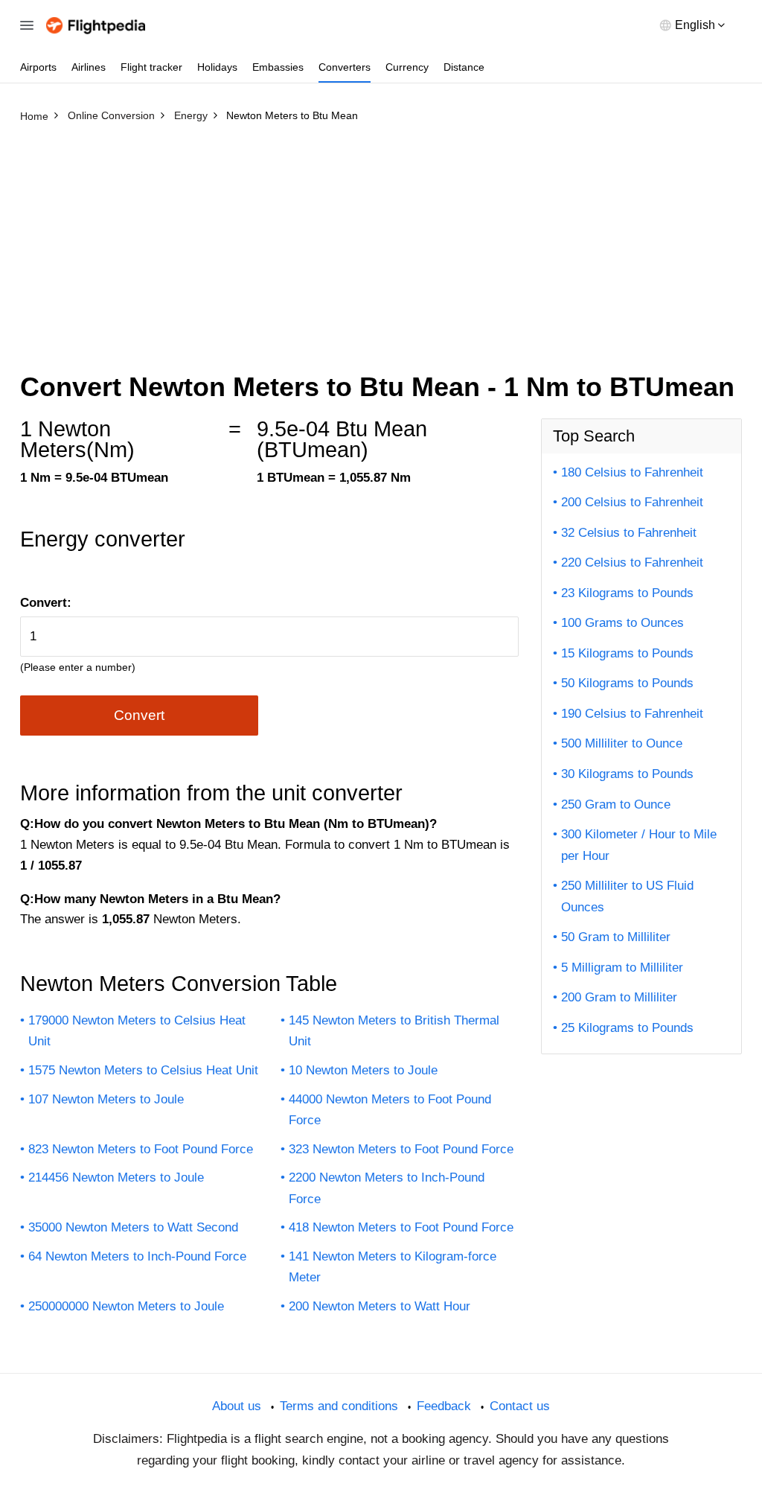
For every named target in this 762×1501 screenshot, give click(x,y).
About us (236, 1406)
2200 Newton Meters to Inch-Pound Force (386, 1188)
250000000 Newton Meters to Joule (126, 1306)
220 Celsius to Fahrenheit (632, 562)
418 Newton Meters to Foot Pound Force (401, 1227)
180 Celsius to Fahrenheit (632, 472)
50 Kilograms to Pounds (627, 683)
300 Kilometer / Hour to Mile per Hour (639, 845)
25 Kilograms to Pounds (627, 1028)
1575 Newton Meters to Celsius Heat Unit (143, 1070)
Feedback (444, 1406)
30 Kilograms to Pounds (627, 774)
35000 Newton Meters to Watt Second (133, 1227)
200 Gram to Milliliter (619, 997)
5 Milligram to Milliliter (622, 967)
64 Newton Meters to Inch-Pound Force (137, 1256)
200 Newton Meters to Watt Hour (379, 1306)
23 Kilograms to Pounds (627, 593)
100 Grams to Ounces (622, 623)
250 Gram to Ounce (615, 804)
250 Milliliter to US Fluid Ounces (627, 896)
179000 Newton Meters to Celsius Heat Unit (137, 1031)
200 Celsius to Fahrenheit (632, 502)
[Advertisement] (381, 240)
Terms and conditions (339, 1406)
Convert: (45, 603)
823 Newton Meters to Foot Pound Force (140, 1149)
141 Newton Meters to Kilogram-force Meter (392, 1267)
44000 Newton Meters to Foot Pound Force (390, 1110)
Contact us (520, 1406)
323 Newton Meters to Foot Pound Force (401, 1149)
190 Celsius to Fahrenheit (632, 714)
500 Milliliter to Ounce (621, 743)
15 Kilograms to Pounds (627, 653)
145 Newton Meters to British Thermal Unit (394, 1031)
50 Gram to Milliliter (615, 937)
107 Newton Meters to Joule (106, 1099)
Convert (139, 715)
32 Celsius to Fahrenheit (629, 533)
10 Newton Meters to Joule (363, 1070)
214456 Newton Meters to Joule (116, 1177)
